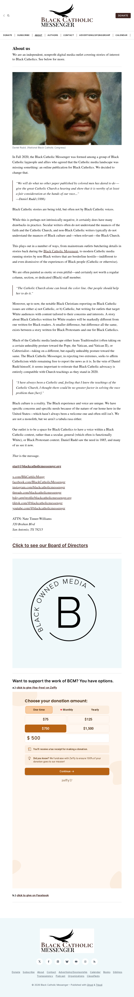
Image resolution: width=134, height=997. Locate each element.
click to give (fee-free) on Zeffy (37, 687)
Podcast (60, 976)
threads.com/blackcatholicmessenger (36, 492)
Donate (7, 35)
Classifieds (93, 976)
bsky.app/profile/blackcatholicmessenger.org (42, 497)
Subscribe (23, 35)
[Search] (8, 15)
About (38, 35)
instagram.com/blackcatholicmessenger (38, 487)
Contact (68, 35)
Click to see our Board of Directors (50, 545)
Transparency (45, 976)
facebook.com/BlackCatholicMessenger (38, 482)
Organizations (76, 976)
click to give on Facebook (33, 895)
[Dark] (4, 15)
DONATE (123, 15)
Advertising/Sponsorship (94, 35)
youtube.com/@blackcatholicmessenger (38, 508)
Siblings (117, 972)
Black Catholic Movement (60, 251)
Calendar (121, 35)
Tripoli (99, 984)
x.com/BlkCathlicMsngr (28, 476)
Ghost (90, 984)
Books (106, 972)
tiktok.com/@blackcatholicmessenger (37, 503)
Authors (53, 35)
